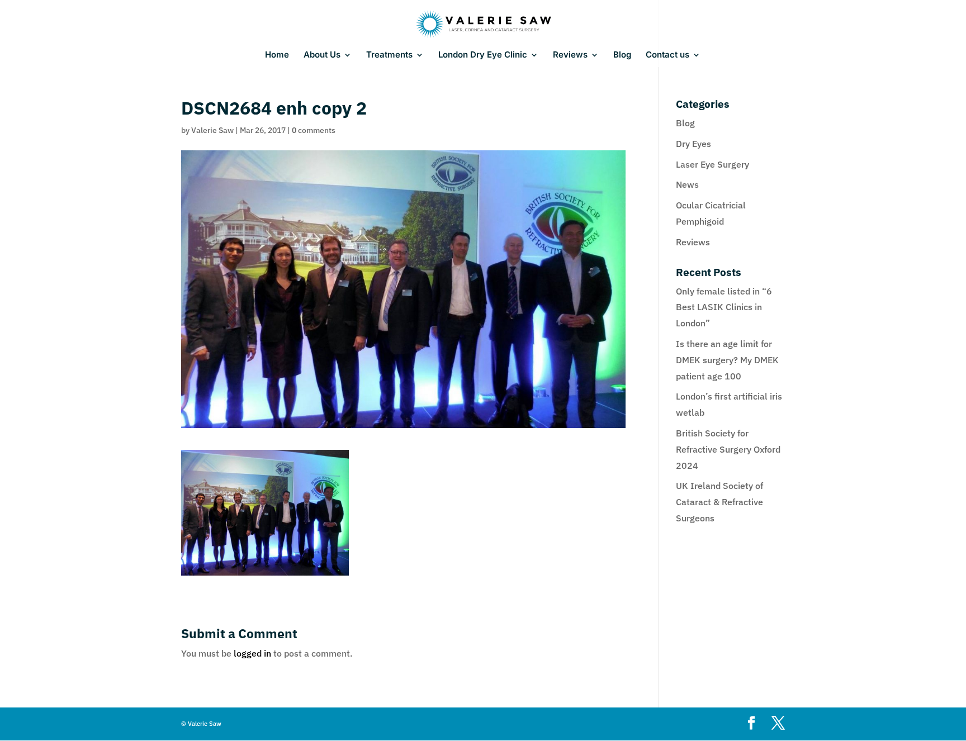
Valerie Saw (212, 130)
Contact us (667, 55)
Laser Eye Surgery (712, 164)
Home (277, 55)
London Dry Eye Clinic (482, 55)
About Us (322, 55)
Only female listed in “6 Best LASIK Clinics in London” (724, 307)
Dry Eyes (693, 143)
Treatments (389, 55)
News (687, 184)
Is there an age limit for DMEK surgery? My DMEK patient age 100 (727, 360)
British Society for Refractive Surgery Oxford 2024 (728, 449)
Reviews (570, 55)
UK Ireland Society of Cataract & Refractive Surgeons (719, 502)
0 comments (313, 130)
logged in (252, 653)
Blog (622, 55)
